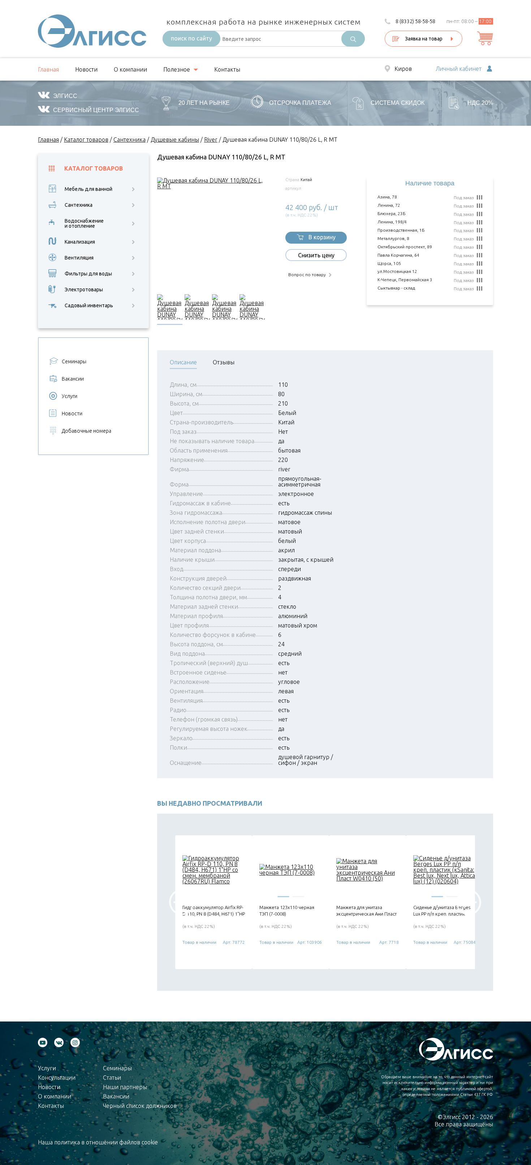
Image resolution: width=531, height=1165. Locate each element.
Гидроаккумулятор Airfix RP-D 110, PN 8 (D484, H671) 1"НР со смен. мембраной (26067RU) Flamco (213, 911)
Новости (86, 69)
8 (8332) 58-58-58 (415, 21)
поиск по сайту (191, 38)
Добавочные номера (86, 431)
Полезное (176, 69)
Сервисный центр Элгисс (96, 110)
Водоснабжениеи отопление (84, 223)
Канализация (80, 242)
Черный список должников (140, 1106)
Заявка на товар (423, 39)
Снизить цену (316, 255)
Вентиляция (79, 258)
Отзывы (223, 362)
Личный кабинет (459, 69)
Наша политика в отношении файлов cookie (98, 1142)
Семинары (74, 361)
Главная (48, 69)
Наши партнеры (125, 1087)
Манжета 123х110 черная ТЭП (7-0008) (286, 910)
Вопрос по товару (307, 275)
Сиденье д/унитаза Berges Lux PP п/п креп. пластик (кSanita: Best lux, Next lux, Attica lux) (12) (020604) (441, 911)
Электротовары (84, 289)
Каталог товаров (93, 169)
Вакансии (73, 379)
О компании (130, 69)
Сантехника (78, 205)
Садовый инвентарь (89, 305)
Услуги (69, 396)
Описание (183, 362)
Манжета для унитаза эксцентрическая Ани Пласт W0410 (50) (366, 911)
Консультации (56, 1077)
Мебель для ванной (88, 189)
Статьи (112, 1077)
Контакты (227, 69)
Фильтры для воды (88, 274)
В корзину (322, 237)
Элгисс (65, 96)
